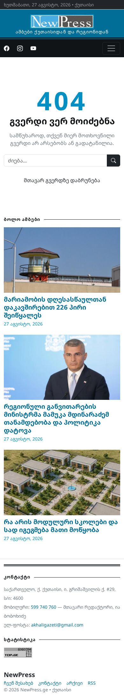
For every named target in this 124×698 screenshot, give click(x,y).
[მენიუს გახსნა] (111, 48)
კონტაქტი (49, 683)
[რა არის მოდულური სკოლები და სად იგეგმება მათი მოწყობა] (62, 482)
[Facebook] (7, 48)
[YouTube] (33, 48)
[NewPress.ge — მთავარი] (62, 18)
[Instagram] (20, 48)
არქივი (74, 683)
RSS (92, 683)
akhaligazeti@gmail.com (57, 625)
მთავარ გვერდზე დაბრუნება (62, 180)
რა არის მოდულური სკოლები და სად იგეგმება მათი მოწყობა (61, 525)
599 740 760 (43, 607)
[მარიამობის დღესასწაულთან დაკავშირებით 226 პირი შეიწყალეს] (62, 260)
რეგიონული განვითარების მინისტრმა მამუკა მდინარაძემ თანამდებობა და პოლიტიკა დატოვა (56, 418)
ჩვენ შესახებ (18, 683)
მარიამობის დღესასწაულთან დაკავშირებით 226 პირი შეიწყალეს (55, 307)
